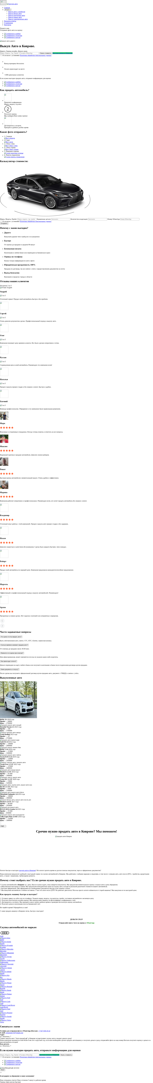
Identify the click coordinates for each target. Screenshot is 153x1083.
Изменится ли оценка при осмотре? (12, 653)
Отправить (4, 223)
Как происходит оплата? (8, 661)
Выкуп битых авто (15, 13)
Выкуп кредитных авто (16, 15)
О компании (8, 23)
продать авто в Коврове (27, 870)
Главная (7, 8)
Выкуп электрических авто (18, 19)
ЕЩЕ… (3, 826)
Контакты (7, 25)
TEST (2, 1070)
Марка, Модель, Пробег (8, 219)
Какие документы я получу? (10, 669)
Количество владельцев (79, 219)
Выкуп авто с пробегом (16, 12)
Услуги (7, 9)
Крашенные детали (44, 219)
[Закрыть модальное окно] (1, 1072)
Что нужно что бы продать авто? (11, 637)
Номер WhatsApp (114, 219)
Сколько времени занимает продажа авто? (14, 645)
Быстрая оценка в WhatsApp (63, 53)
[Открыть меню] (3, 2)
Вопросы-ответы (10, 21)
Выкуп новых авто (15, 17)
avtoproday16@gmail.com (14, 1033)
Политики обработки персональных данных (35, 55)
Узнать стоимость (45, 53)
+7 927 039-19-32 (44, 1031)
